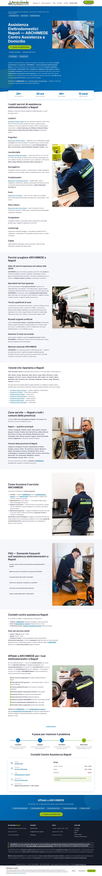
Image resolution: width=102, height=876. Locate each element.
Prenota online (73, 3)
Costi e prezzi (78, 834)
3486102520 (20, 81)
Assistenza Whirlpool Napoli (18, 396)
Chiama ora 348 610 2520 (20, 47)
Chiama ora (89, 2)
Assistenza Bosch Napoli (17, 394)
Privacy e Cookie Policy (80, 836)
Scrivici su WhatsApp (21, 769)
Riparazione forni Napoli (15, 195)
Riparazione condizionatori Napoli (18, 180)
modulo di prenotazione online (32, 626)
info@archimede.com (80, 864)
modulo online (24, 496)
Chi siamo (59, 3)
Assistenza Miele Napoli (17, 400)
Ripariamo (35, 3)
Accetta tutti (91, 870)
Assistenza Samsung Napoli (18, 390)
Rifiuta (73, 870)
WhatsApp (14, 56)
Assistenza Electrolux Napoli (18, 402)
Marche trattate (46, 3)
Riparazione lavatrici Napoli (16, 121)
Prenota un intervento (21, 780)
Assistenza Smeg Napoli (17, 398)
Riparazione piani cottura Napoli (17, 208)
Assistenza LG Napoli (16, 392)
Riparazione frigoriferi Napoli (16, 140)
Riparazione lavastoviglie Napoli (17, 155)
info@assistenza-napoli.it (22, 624)
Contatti (66, 3)
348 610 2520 (19, 763)
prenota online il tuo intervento (38, 81)
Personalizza (81, 870)
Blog (54, 3)
